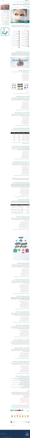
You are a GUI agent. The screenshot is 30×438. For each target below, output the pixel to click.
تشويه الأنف (12, 405)
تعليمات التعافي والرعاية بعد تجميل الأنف (16, 35)
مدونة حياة (13, 54)
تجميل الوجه (17, 405)
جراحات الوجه (17, 406)
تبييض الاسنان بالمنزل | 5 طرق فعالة (25, 401)
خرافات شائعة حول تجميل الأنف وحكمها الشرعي (16, 33)
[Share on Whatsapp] (16, 7)
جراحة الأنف (15, 406)
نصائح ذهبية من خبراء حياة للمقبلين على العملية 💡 (16, 40)
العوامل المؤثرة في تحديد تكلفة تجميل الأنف (16, 38)
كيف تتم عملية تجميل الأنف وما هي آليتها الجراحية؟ (25, 41)
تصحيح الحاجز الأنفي (27, 406)
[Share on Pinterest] (16, 410)
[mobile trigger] (28, 0)
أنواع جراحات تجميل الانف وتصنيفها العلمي (25, 34)
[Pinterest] (1, 433)
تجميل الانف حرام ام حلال (21, 405)
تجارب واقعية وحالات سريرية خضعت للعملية (16, 37)
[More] (14, 7)
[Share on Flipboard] (18, 410)
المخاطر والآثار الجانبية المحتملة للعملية (16, 31)
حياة (26, 125)
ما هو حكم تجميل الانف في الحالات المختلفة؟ (25, 31)
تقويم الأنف (22, 406)
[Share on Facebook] (18, 7)
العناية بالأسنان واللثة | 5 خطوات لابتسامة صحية (24, 402)
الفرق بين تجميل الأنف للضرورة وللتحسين (25, 46)
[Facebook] (2, 433)
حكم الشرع (13, 406)
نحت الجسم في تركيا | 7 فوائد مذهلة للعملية (24, 400)
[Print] (11, 410)
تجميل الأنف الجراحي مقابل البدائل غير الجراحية (15, 42)
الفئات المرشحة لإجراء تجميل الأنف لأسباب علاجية (25, 43)
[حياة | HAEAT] (26, 0)
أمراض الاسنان (8, 9)
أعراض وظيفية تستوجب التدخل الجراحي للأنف (25, 36)
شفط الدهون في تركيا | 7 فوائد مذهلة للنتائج (24, 399)
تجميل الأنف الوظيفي (25, 405)
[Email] (14, 410)
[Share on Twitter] (17, 7)
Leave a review (13, 425)
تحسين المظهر (15, 405)
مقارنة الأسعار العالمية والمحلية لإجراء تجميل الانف (25, 38)
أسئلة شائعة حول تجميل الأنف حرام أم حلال (15, 46)
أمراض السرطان (6, 9)
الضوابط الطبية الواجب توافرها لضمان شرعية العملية (25, 39)
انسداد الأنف (28, 405)
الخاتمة (18, 47)
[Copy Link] (12, 410)
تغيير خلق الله (24, 406)
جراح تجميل (20, 406)
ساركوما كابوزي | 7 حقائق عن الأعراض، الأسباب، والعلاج (5, 11)
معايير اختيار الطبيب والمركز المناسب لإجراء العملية (15, 44)
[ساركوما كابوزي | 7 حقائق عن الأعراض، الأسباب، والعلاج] (5, 7)
